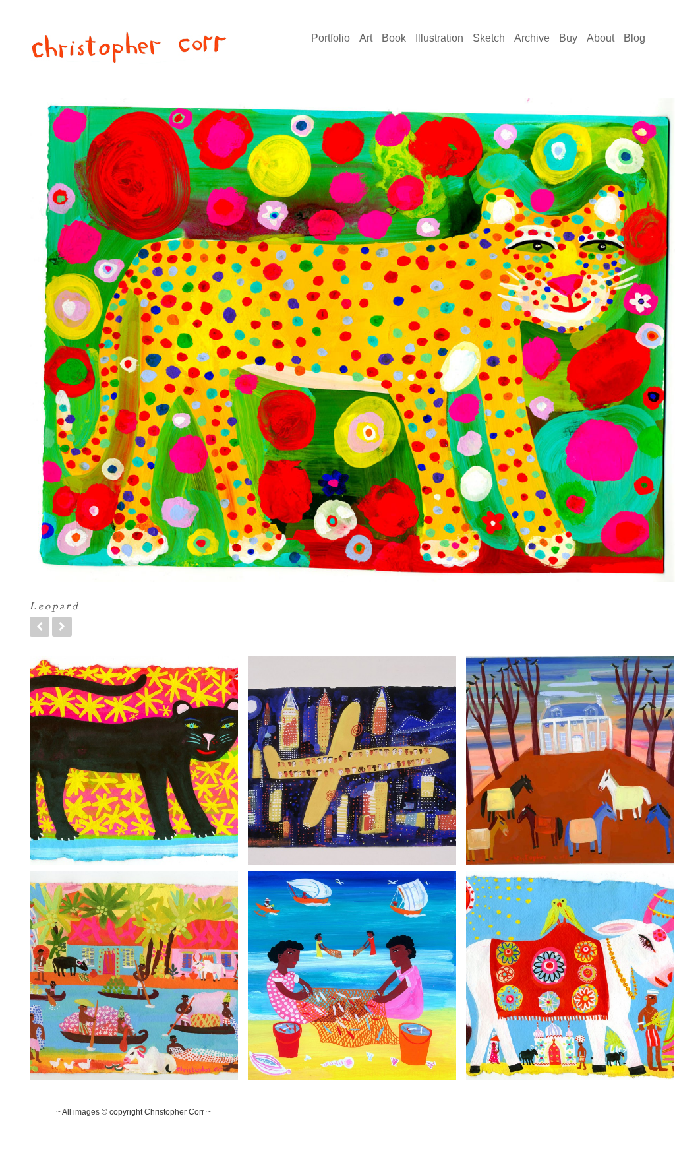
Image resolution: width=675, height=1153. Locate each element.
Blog (634, 38)
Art (365, 38)
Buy (568, 38)
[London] (39, 627)
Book (394, 38)
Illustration (439, 38)
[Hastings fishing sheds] (62, 627)
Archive (532, 38)
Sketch (489, 38)
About (600, 38)
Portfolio (330, 38)
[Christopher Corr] (128, 49)
